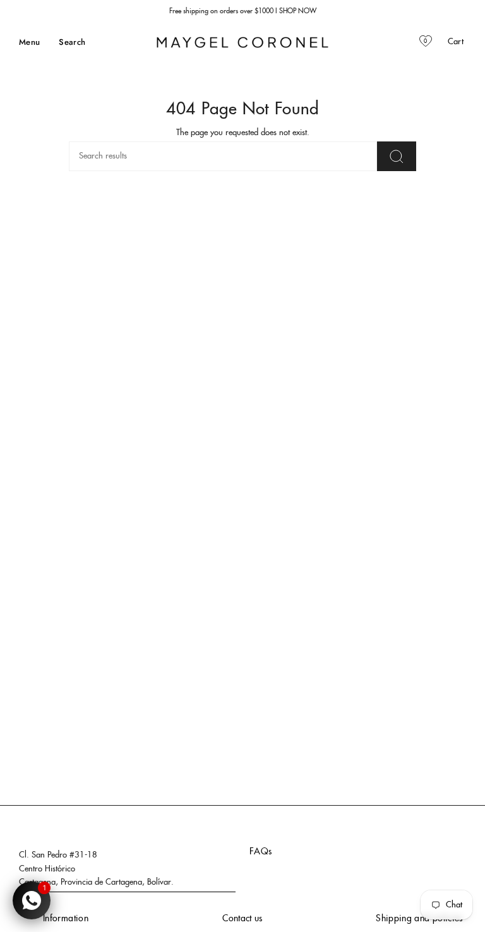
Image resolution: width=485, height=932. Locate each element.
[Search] (396, 156)
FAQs (260, 852)
